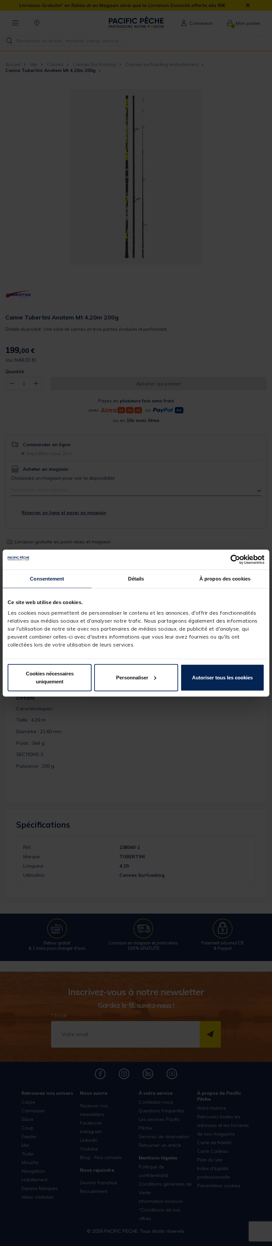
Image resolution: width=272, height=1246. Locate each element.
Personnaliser (132, 677)
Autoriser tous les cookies (222, 677)
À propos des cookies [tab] (224, 579)
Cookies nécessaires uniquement (50, 677)
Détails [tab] (136, 579)
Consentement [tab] (47, 579)
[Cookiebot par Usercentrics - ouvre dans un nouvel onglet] (235, 560)
